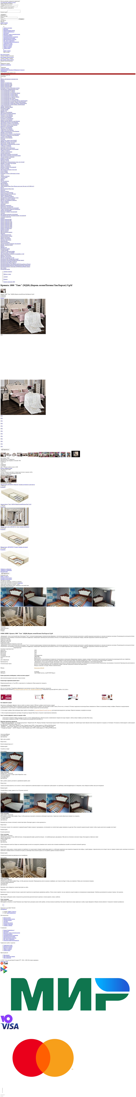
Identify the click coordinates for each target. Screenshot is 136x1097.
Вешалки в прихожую (6, 205)
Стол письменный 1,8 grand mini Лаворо (10, 93)
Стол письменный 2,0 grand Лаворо (9, 95)
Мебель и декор (7, 274)
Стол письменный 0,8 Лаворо (8, 90)
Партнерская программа (9, 38)
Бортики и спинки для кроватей (8, 167)
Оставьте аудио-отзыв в (6, 577)
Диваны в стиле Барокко (6, 128)
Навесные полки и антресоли (8, 148)
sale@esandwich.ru (11, 913)
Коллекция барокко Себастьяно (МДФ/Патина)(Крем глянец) (15, 266)
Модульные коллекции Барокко (8, 113)
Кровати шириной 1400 (6, 223)
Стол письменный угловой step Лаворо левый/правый (14, 103)
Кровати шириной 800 (6, 86)
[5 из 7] (103, 606)
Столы (2, 174)
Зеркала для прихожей (6, 210)
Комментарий (4, 12)
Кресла (2, 187)
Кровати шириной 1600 (6, 85)
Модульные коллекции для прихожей (10, 208)
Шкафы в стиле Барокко (6, 132)
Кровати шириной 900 (6, 220)
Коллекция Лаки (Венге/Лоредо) (8, 262)
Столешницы (4, 182)
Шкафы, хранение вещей (7, 107)
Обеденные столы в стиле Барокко (9, 125)
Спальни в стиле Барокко (7, 116)
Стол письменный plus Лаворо (8, 98)
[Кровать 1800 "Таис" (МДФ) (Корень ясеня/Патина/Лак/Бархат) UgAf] (3, 456)
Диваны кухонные (5, 176)
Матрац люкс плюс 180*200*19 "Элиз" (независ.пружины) (15, 526)
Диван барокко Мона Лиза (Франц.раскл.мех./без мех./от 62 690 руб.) (17, 186)
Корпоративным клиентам (9, 39)
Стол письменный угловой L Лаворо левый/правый (13, 102)
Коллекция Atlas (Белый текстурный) (10, 259)
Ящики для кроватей (6, 165)
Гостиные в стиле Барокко (7, 118)
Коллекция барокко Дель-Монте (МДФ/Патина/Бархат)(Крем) (15, 264)
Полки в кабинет (5, 201)
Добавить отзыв (8, 468)
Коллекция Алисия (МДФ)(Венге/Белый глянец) (12, 260)
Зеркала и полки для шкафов (7, 252)
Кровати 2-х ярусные (6, 158)
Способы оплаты (7, 920)
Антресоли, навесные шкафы (8, 251)
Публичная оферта (7, 35)
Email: (2, 17)
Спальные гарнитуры (6, 216)
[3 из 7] (57, 606)
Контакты (5, 29)
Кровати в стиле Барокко (7, 114)
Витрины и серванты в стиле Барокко (10, 135)
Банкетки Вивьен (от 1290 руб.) (8, 193)
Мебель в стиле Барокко (6, 112)
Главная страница (7, 271)
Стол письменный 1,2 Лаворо (8, 91)
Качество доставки (7, 44)
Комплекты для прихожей (7, 206)
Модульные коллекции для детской (9, 154)
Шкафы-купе (4, 111)
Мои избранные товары (9, 956)
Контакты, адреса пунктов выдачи (11, 34)
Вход (2, 54)
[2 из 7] (35, 606)
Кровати (3, 81)
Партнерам (6, 33)
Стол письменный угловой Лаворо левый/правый (13, 104)
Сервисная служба (7, 43)
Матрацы (3, 233)
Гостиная (3, 139)
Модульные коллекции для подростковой (11, 155)
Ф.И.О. (2, 6)
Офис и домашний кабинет (7, 196)
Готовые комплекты (5, 153)
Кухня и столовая (5, 168)
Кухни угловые (4, 172)
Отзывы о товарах (7, 925)
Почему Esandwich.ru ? (8, 31)
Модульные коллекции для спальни (9, 214)
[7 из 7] (35, 625)
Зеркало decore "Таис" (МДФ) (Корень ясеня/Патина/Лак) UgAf (16, 504)
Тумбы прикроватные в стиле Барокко (10, 131)
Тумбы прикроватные (6, 105)
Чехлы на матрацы (5, 242)
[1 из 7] (12, 606)
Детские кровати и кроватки (7, 156)
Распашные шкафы (5, 108)
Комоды (2, 80)
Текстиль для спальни (6, 239)
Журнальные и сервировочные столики (10, 144)
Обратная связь (4, 961)
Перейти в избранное (6, 64)
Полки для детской (5, 164)
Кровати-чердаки (5, 159)
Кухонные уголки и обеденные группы (10, 88)
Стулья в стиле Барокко (6, 136)
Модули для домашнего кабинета (9, 200)
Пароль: (3, 19)
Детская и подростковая (6, 151)
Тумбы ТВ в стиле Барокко (7, 130)
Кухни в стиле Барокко (6, 117)
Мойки (2, 179)
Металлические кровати (6, 232)
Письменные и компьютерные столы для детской (12, 162)
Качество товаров (7, 45)
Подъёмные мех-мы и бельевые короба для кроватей (13, 215)
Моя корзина (6, 955)
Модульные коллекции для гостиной (9, 149)
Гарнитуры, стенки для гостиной (9, 140)
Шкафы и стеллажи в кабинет (8, 199)
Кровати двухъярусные (6, 82)
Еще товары (3, 268)
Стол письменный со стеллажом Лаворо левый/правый (14, 100)
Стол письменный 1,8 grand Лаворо (9, 94)
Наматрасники (4, 241)
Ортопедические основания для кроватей (11, 243)
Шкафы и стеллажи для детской (8, 163)
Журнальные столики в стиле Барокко (10, 123)
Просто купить (7, 917)
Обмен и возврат (7, 47)
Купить (2, 298)
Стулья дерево (4, 177)
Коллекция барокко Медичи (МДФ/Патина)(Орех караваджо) (15, 265)
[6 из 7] (12, 625)
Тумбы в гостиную (5, 150)
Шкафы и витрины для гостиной (9, 141)
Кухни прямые (4, 171)
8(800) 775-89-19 (4, 576)
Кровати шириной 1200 (6, 84)
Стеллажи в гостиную (6, 146)
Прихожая (3, 204)
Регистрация (6, 54)
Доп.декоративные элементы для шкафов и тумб (12, 253)
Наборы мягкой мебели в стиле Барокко (10, 121)
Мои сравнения (7, 957)
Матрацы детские (5, 160)
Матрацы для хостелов (6, 256)
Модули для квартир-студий (7, 257)
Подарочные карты (5, 269)
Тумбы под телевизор (6, 145)
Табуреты (3, 178)
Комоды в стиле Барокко (6, 137)
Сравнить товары (5, 68)
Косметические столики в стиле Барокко (10, 134)
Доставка (5, 921)
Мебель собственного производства (9, 79)
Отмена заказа (6, 48)
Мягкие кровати (4, 230)
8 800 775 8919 (4, 23)
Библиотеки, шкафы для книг (8, 142)
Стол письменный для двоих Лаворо (9, 99)
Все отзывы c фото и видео (7, 59)
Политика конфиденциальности (11, 42)
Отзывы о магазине (8, 924)
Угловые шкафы (4, 109)
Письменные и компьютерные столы (9, 89)
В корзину (3, 487)
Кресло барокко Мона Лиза (7, 188)
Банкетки (3, 190)
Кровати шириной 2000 (6, 227)
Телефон (3, 5)
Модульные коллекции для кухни (9, 169)
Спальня (3, 213)
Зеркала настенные (5, 237)
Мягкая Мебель (4, 183)
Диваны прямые (4, 185)
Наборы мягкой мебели (6, 195)
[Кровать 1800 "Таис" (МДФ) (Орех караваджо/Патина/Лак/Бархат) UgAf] (12, 482)
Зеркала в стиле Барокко (6, 119)
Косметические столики (6, 236)
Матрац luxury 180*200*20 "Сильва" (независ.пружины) (14, 547)
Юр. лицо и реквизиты (8, 40)
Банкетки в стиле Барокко (7, 126)
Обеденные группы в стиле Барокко (9, 122)
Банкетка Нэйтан (5, 191)
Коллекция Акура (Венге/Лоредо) (9, 261)
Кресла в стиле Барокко (6, 127)
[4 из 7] (80, 606)
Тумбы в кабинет (5, 202)
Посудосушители (5, 181)
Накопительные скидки (9, 30)
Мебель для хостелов (6, 255)
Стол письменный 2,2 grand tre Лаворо (10, 96)
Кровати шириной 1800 (6, 225)
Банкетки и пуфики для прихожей (9, 211)
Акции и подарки (7, 28)
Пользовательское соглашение (10, 36)
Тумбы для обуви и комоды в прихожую (10, 209)
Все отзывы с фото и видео (7, 57)
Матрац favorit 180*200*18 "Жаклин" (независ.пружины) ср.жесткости (18, 484)
